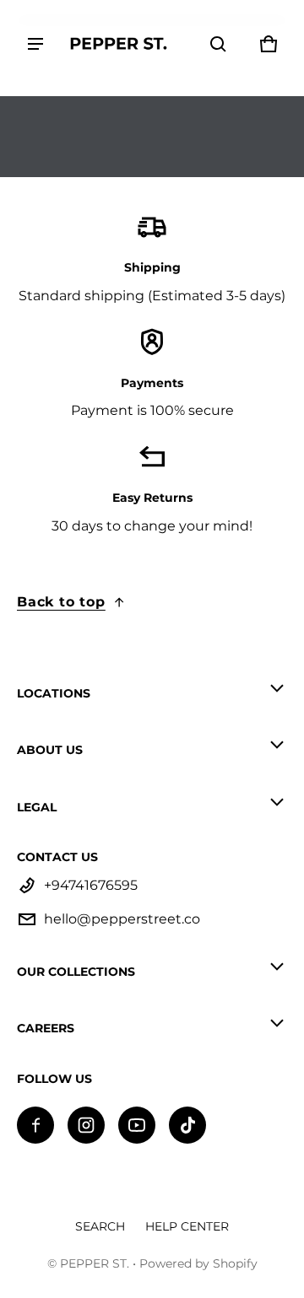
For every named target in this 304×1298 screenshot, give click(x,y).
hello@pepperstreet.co (122, 919)
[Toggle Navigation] (35, 43)
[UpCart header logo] (118, 43)
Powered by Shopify (198, 1263)
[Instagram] (86, 1125)
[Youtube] (136, 1125)
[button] (217, 43)
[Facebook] (35, 1125)
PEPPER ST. (94, 1263)
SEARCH (100, 1226)
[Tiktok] (187, 1125)
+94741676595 (91, 885)
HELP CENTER (187, 1226)
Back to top (61, 602)
